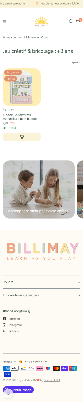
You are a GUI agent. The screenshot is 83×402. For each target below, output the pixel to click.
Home (6, 37)
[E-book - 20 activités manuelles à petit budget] (22, 87)
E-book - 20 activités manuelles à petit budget (20, 117)
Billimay (8, 110)
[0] (77, 21)
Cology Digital (52, 380)
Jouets (8, 282)
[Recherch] (71, 21)
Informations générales (21, 295)
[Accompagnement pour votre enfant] (39, 189)
